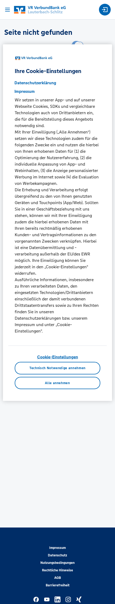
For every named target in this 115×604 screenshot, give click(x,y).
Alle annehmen (57, 383)
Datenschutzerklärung (35, 82)
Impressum (57, 548)
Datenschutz (57, 555)
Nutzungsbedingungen (57, 563)
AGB (57, 578)
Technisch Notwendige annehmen (57, 368)
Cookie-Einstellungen (57, 357)
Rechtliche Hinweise (57, 570)
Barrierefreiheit (58, 585)
